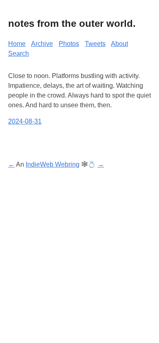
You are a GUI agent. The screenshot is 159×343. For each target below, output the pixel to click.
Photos (69, 43)
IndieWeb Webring (53, 164)
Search (18, 53)
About (119, 43)
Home (17, 43)
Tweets (95, 43)
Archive (42, 43)
